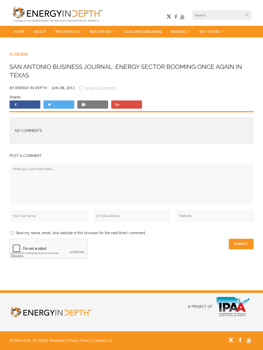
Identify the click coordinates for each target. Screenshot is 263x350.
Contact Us (102, 340)
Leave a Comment (100, 87)
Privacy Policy (79, 340)
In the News (19, 54)
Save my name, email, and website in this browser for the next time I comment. (81, 233)
